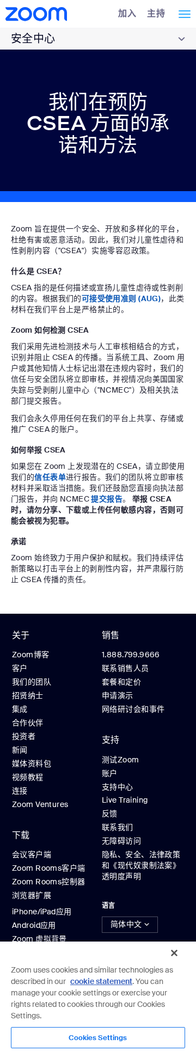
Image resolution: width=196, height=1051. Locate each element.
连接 (20, 791)
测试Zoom (120, 760)
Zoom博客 (31, 654)
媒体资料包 (31, 763)
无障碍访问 (121, 841)
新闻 (20, 750)
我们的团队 (31, 682)
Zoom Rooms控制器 (48, 882)
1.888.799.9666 (131, 654)
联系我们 (117, 827)
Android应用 (34, 925)
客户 (20, 668)
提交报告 (106, 499)
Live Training (125, 800)
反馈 (110, 813)
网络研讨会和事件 (133, 709)
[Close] (174, 953)
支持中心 (117, 787)
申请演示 (117, 695)
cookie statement (101, 981)
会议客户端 (31, 854)
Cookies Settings (98, 1037)
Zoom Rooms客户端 (48, 868)
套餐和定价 (121, 682)
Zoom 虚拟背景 (39, 939)
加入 (127, 13)
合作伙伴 (28, 723)
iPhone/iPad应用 (41, 911)
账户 (110, 773)
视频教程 (28, 777)
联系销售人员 (125, 668)
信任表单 (50, 477)
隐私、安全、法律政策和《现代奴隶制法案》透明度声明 (141, 865)
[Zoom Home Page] (39, 13)
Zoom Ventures (40, 804)
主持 (156, 13)
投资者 (23, 736)
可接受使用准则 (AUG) (121, 298)
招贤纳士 (28, 695)
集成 (20, 709)
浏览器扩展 (31, 895)
